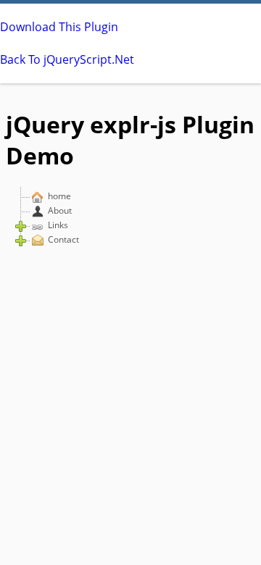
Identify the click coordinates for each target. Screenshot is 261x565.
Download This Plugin (59, 27)
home (59, 196)
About (60, 210)
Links (58, 225)
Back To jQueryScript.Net (67, 59)
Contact (63, 239)
